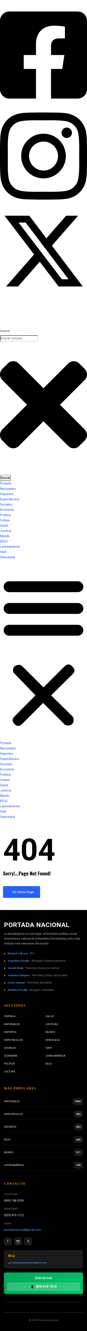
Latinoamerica (10, 547)
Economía (7, 510)
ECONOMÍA (10, 1055)
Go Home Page (23, 892)
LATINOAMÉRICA (55, 1055)
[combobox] (19, 338)
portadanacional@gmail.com (22, 1229)
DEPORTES (10, 1032)
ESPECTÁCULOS (13, 1039)
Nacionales (8, 489)
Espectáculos (9, 499)
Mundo (5, 536)
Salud (4, 525)
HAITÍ (49, 1047)
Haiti (3, 552)
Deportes (6, 494)
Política (5, 515)
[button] (43, 652)
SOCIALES (10, 1047)
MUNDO (50, 1032)
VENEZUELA (53, 1039)
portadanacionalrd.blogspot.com (27, 1262)
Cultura (5, 520)
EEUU (4, 541)
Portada (5, 483)
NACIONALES (12, 1024)
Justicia (5, 531)
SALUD (50, 1016)
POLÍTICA (9, 1063)
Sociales (6, 504)
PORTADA (9, 1016)
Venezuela (7, 557)
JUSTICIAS (52, 1024)
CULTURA (9, 1071)
